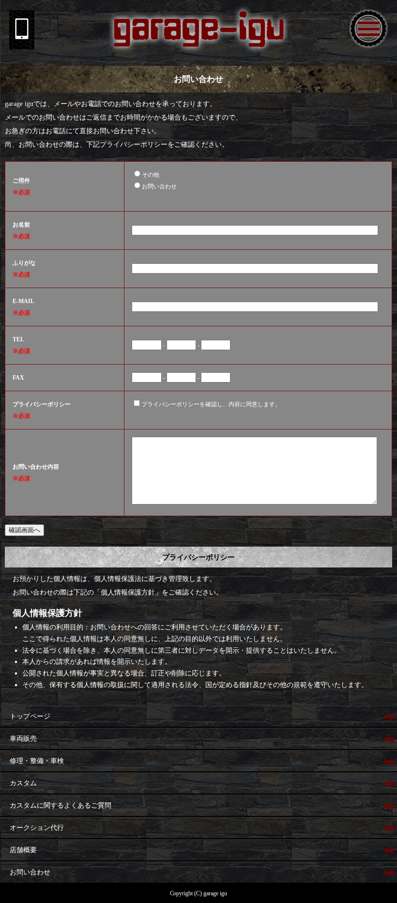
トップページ (30, 716)
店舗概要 (23, 850)
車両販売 (23, 738)
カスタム (23, 783)
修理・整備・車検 (37, 761)
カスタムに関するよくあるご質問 (60, 805)
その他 (150, 174)
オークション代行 (37, 827)
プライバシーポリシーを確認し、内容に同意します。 (211, 404)
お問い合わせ (159, 186)
